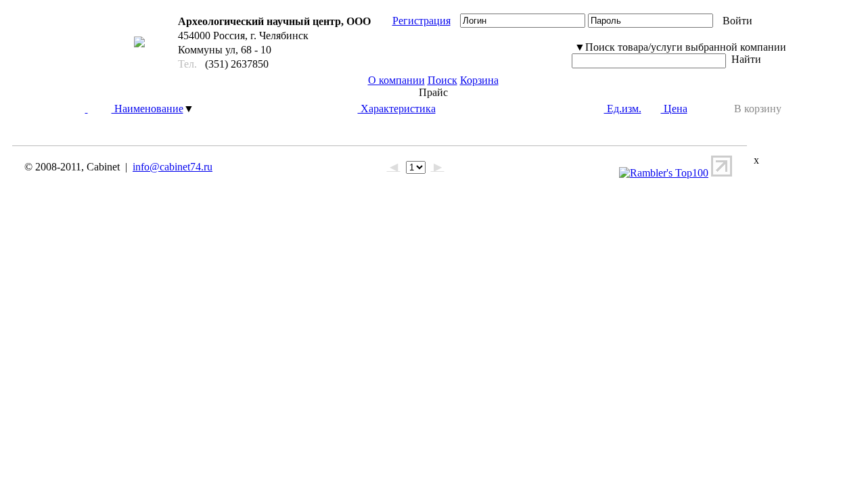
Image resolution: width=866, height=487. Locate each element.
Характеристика (397, 108)
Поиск (442, 80)
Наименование (147, 108)
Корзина (479, 80)
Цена (674, 108)
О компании (396, 80)
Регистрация (421, 20)
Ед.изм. (622, 108)
